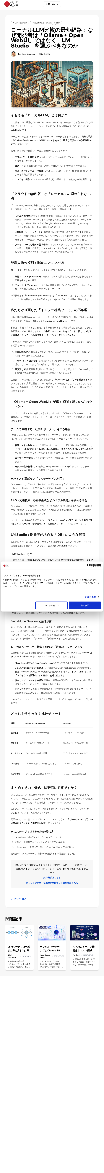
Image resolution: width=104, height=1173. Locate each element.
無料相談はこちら (52, 877)
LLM (58, 23)
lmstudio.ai (20, 837)
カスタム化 (50, 605)
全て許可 (85, 605)
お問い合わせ (52, 4)
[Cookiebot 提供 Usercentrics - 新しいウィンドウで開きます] (89, 566)
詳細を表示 (90, 597)
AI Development (20, 23)
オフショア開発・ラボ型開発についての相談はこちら (52, 882)
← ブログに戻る (18, 899)
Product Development (42, 23)
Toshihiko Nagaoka (26, 54)
